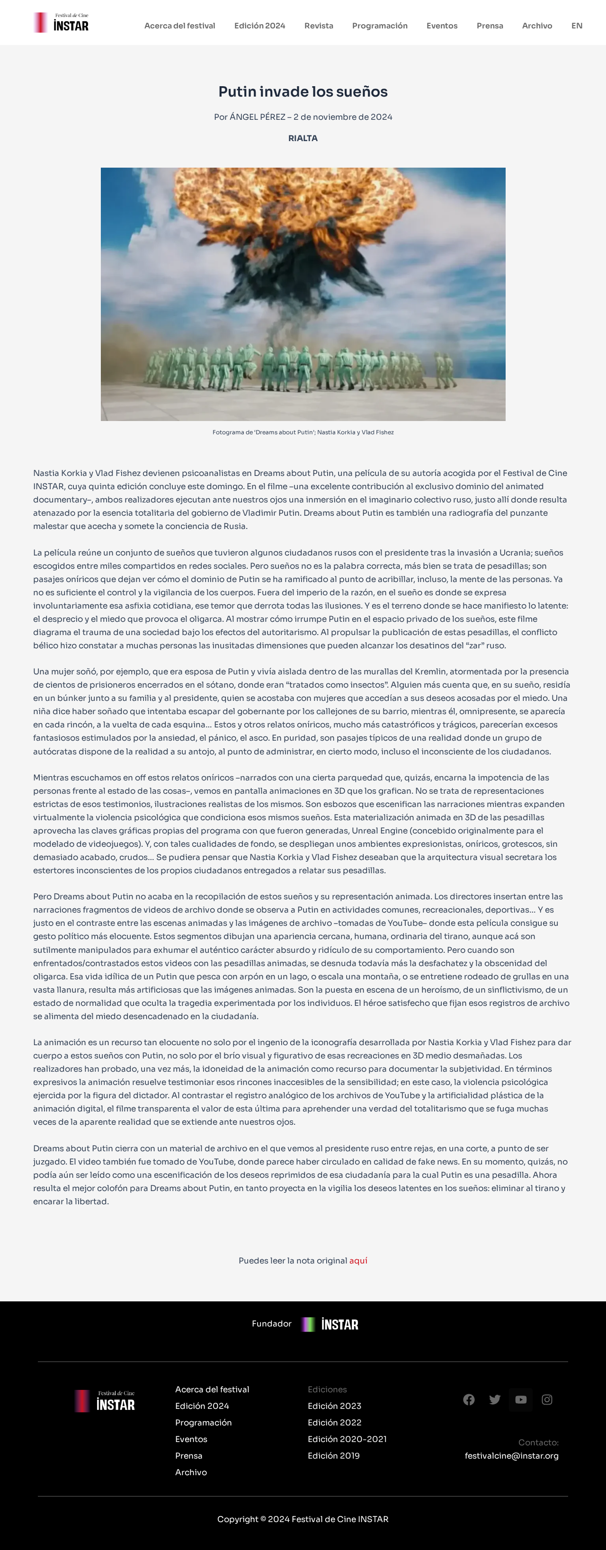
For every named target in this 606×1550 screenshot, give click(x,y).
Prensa (490, 26)
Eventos (442, 26)
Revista (318, 26)
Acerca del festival (179, 26)
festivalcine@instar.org (512, 1456)
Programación (380, 26)
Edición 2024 (259, 26)
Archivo (537, 26)
